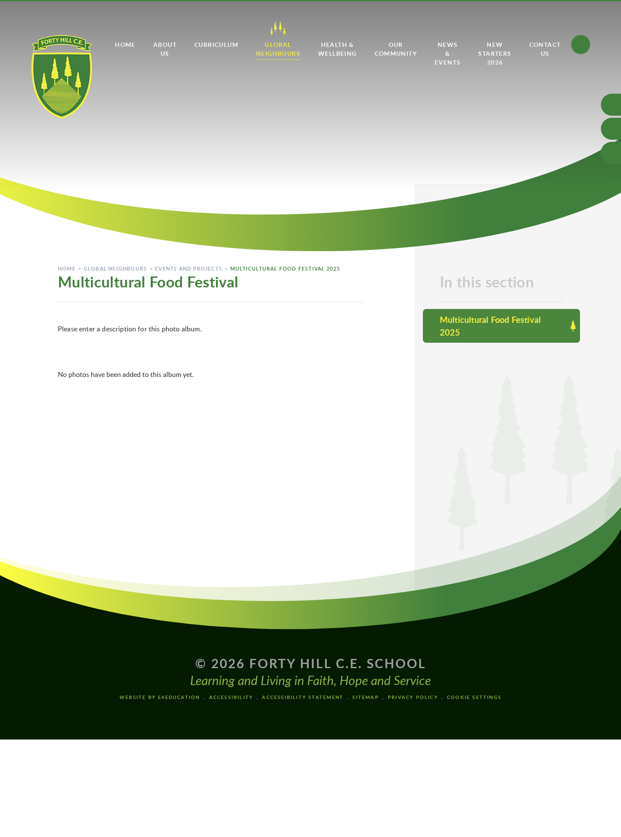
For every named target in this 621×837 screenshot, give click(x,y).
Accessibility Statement (302, 697)
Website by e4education (160, 697)
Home (67, 268)
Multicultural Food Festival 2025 (285, 268)
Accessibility (231, 697)
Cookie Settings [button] (474, 697)
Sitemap (365, 697)
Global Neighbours (115, 268)
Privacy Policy (413, 697)
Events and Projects (188, 268)
